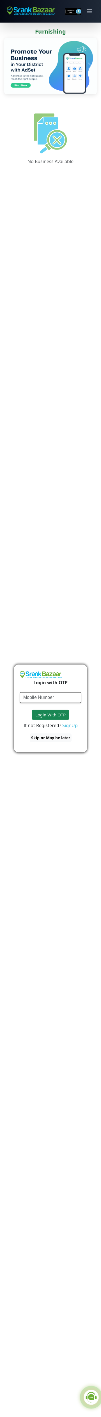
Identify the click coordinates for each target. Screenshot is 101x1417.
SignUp (70, 726)
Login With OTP (50, 715)
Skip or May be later (50, 738)
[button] (11, 66)
